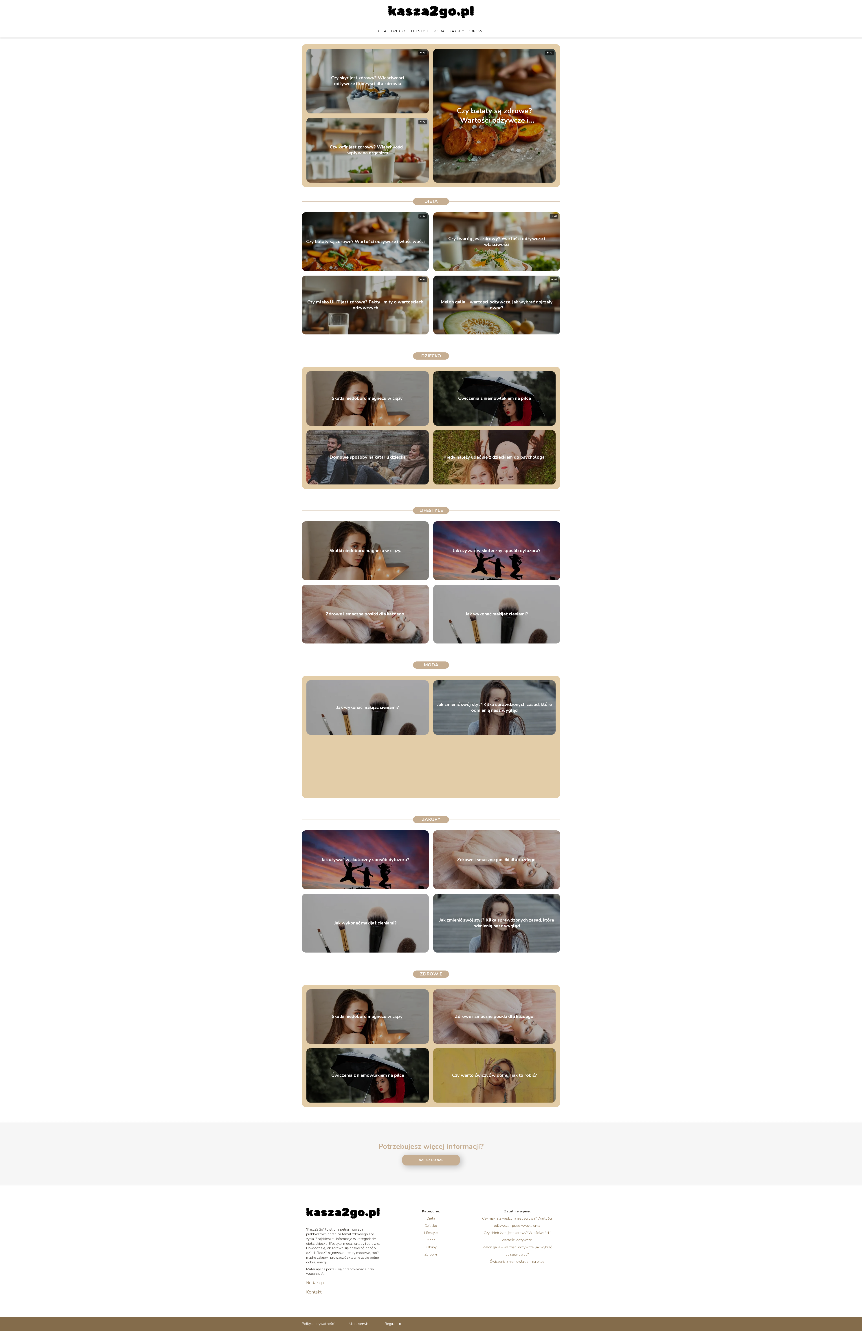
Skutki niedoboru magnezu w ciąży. (367, 398)
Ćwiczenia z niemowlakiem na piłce (494, 398)
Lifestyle (420, 31)
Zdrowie (477, 31)
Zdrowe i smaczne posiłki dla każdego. (365, 614)
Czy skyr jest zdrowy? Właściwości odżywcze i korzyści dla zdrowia (367, 81)
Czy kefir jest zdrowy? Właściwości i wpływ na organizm (368, 150)
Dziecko (399, 31)
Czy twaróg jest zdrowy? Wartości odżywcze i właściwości (496, 242)
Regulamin (393, 1323)
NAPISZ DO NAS (431, 1160)
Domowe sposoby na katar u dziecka (368, 457)
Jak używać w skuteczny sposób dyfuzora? (497, 551)
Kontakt (314, 1292)
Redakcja (315, 1283)
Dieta (381, 31)
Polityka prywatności (318, 1323)
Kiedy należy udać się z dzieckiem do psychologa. (494, 457)
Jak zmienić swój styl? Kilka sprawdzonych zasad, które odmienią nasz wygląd (494, 707)
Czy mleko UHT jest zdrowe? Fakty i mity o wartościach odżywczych (365, 305)
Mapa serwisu (359, 1323)
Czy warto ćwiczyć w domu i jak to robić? (494, 1075)
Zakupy (456, 31)
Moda (439, 31)
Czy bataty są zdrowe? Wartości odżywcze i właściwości (494, 115)
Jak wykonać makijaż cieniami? (497, 614)
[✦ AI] (522, 181)
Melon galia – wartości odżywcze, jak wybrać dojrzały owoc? (497, 305)
